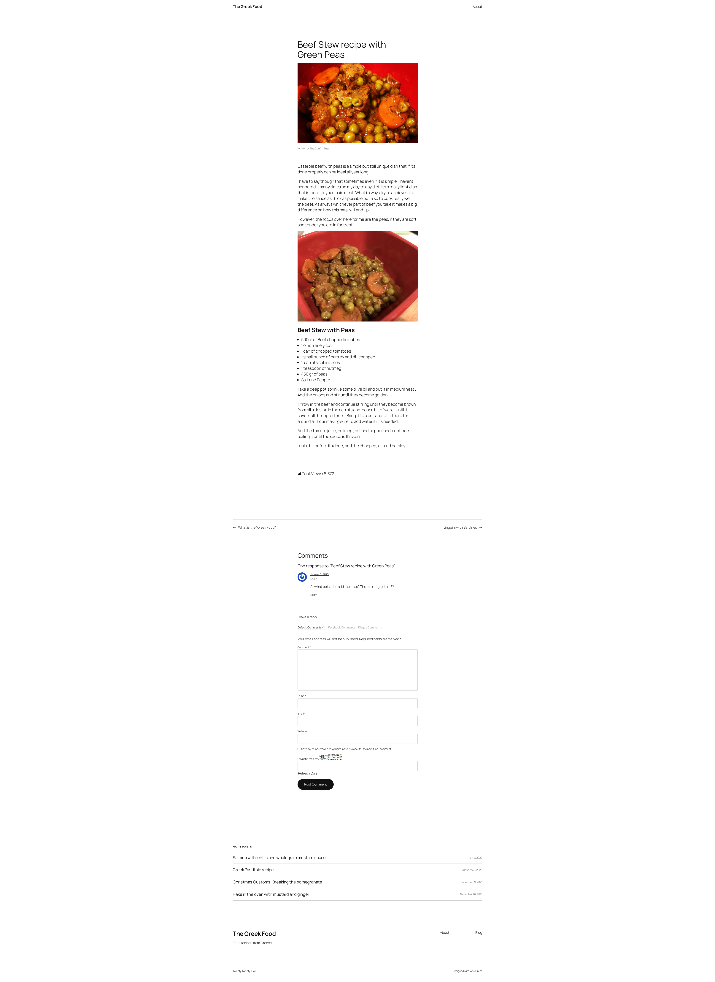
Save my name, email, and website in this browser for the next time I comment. (346, 749)
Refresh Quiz (307, 773)
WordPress (476, 971)
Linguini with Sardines (460, 527)
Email (301, 713)
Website (302, 731)
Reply (313, 594)
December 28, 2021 (471, 894)
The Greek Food (247, 6)
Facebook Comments (341, 627)
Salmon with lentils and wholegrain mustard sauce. (280, 857)
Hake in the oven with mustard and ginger (271, 894)
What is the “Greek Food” (257, 527)
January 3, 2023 (319, 574)
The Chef (315, 148)
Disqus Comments (370, 627)
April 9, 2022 (475, 857)
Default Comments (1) (311, 627)
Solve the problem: (309, 759)
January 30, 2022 (472, 870)
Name (302, 696)
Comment (304, 647)
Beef (326, 148)
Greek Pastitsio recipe (253, 869)
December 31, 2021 (471, 882)
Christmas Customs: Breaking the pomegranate (277, 882)
